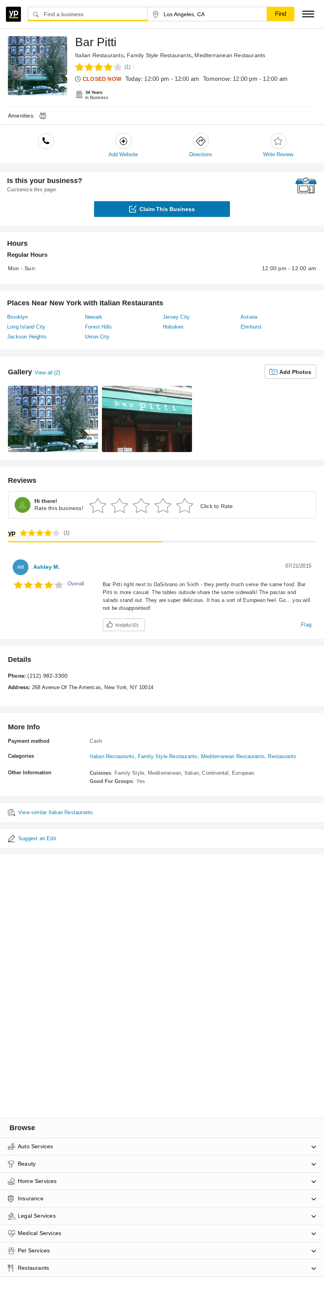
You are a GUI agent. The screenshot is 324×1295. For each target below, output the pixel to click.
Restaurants (282, 756)
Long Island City (26, 327)
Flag (306, 625)
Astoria (249, 317)
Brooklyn (17, 317)
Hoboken (173, 327)
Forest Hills (98, 327)
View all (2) (47, 373)
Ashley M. (46, 567)
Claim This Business (167, 209)
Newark (93, 317)
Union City (97, 337)
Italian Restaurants (99, 55)
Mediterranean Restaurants (229, 55)
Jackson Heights (27, 337)
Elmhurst (251, 327)
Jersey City (176, 317)
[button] (308, 14)
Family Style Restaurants (159, 55)
